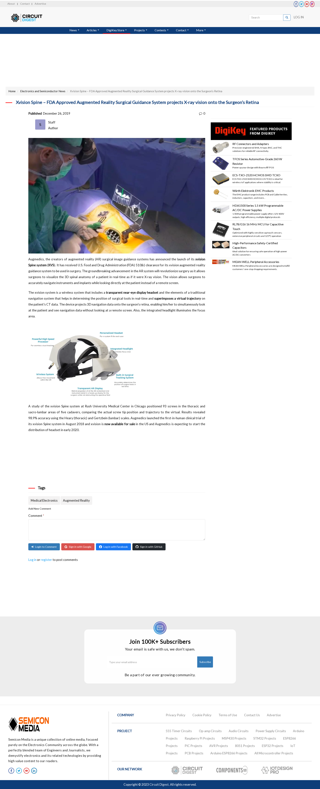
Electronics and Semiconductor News (42, 91)
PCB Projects (194, 753)
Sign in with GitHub (151, 546)
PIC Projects (193, 746)
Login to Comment (46, 546)
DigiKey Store (115, 30)
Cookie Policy (201, 715)
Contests (161, 30)
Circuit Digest (159, 784)
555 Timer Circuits (179, 731)
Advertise (40, 3)
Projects (139, 30)
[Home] (30, 18)
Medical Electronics (44, 500)
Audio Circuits (239, 731)
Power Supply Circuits (271, 731)
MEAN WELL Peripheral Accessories (255, 261)
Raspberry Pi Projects (200, 738)
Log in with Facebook (116, 546)
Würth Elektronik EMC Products (253, 190)
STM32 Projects (264, 738)
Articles (92, 30)
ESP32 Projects (272, 746)
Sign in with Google (80, 546)
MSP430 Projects (234, 738)
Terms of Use (228, 715)
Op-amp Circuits (210, 731)
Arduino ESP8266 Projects (228, 753)
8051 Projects (245, 746)
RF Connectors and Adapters (250, 144)
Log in (32, 560)
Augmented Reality (76, 500)
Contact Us (252, 715)
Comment (36, 516)
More (200, 30)
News (73, 30)
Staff (51, 122)
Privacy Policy (175, 715)
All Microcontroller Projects (273, 753)
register (46, 560)
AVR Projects (218, 746)
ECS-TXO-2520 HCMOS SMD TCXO (256, 175)
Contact (25, 3)
